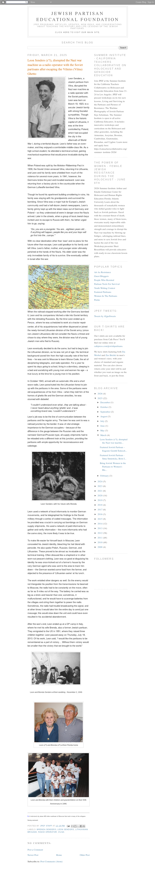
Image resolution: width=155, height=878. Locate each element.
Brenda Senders (46, 829)
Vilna (61, 832)
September (105, 411)
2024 (100, 481)
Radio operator (47, 832)
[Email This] (72, 826)
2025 (100, 398)
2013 (100, 528)
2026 (100, 393)
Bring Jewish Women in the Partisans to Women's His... (113, 466)
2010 (100, 542)
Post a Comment (35, 849)
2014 (100, 523)
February (104, 475)
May (102, 430)
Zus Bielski (111, 355)
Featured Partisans (102, 291)
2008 (100, 546)
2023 (100, 486)
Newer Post (33, 854)
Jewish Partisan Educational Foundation (77, 16)
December (105, 402)
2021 (100, 490)
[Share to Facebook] (80, 826)
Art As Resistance (102, 272)
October (104, 406)
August (104, 416)
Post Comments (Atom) (51, 861)
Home (59, 854)
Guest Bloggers (101, 276)
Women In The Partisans (105, 295)
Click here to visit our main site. (77, 32)
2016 (100, 514)
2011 (100, 537)
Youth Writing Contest (104, 287)
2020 (100, 495)
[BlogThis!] (75, 826)
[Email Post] (68, 826)
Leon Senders (66, 829)
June (102, 425)
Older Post (85, 854)
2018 (100, 504)
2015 (100, 518)
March (103, 435)
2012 (100, 532)
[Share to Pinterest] (83, 826)
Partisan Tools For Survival (107, 283)
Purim (97, 299)
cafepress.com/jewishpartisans (108, 346)
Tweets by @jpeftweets (105, 316)
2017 (100, 509)
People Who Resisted (104, 279)
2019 (100, 500)
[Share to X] (78, 826)
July (102, 421)
